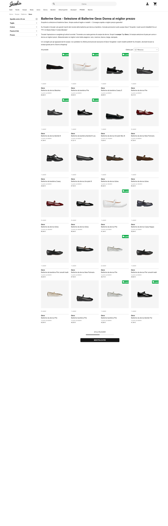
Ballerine (24, 14)
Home (11, 14)
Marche (90, 10)
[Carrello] (155, 4)
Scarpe (24, 10)
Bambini (53, 10)
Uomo (38, 10)
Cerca (84, 4)
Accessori (74, 10)
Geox (43, 88)
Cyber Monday (62, 30)
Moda (31, 10)
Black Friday (51, 30)
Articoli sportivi (63, 10)
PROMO (82, 10)
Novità (17, 10)
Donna (45, 10)
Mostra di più (100, 340)
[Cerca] (53, 4)
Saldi (10, 10)
